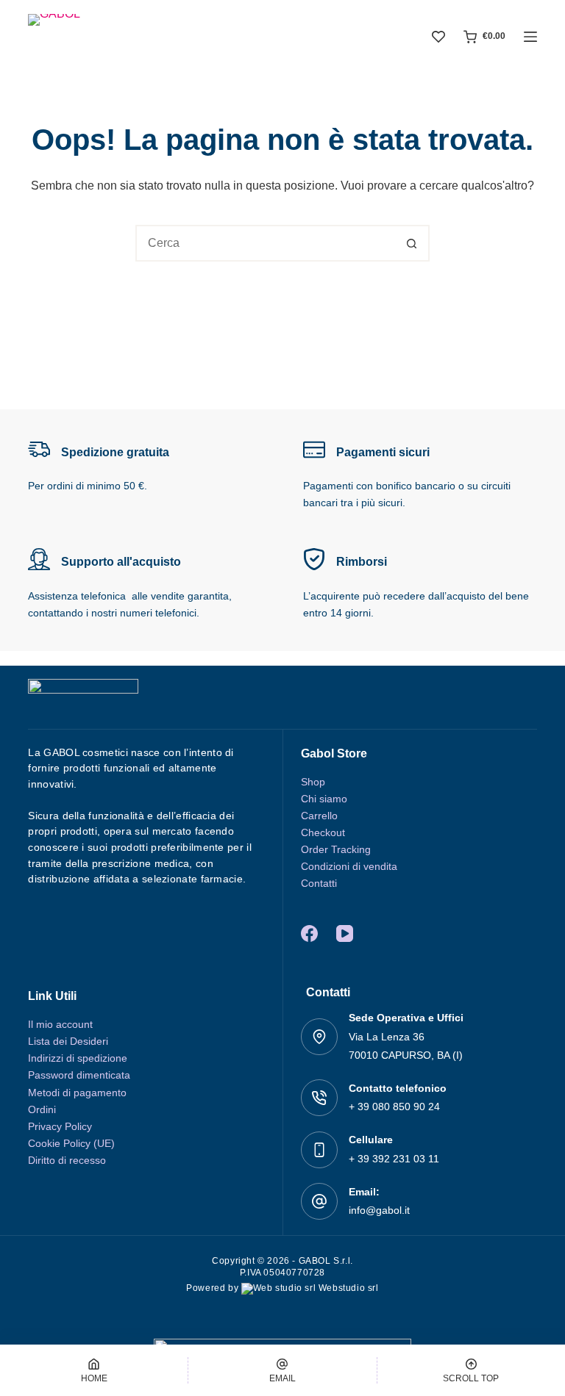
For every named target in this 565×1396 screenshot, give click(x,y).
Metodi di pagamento (77, 1092)
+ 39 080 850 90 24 (394, 1106)
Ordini (42, 1109)
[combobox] (265, 243)
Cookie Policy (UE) (71, 1143)
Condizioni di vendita (349, 866)
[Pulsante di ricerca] (411, 243)
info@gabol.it (379, 1210)
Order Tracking (336, 849)
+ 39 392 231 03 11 (394, 1159)
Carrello (319, 815)
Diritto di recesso (67, 1160)
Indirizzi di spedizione (77, 1058)
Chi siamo (324, 799)
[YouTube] (344, 933)
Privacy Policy (60, 1126)
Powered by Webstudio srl (282, 1288)
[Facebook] (309, 933)
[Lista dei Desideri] (438, 36)
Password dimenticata (79, 1075)
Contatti (319, 883)
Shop (313, 782)
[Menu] (530, 36)
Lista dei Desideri (68, 1041)
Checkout (323, 832)
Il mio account (60, 1024)
